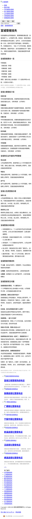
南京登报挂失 (8, 481)
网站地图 (18, 512)
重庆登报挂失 (8, 478)
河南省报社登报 (9, 15)
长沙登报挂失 (8, 501)
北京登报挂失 (8, 472)
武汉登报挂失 (8, 495)
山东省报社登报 (9, 13)
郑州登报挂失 (8, 497)
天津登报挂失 (8, 476)
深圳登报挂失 (8, 491)
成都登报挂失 (8, 493)
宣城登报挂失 (9, 25)
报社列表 (7, 7)
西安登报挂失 (8, 499)
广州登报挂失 (8, 489)
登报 (5, 5)
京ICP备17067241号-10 (7, 512)
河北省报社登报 (9, 9)
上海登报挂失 (8, 474)
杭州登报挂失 (8, 485)
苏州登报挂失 (8, 483)
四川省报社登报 (9, 11)
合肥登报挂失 (8, 487)
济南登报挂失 (8, 503)
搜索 (18, 23)
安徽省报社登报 (9, 18)
